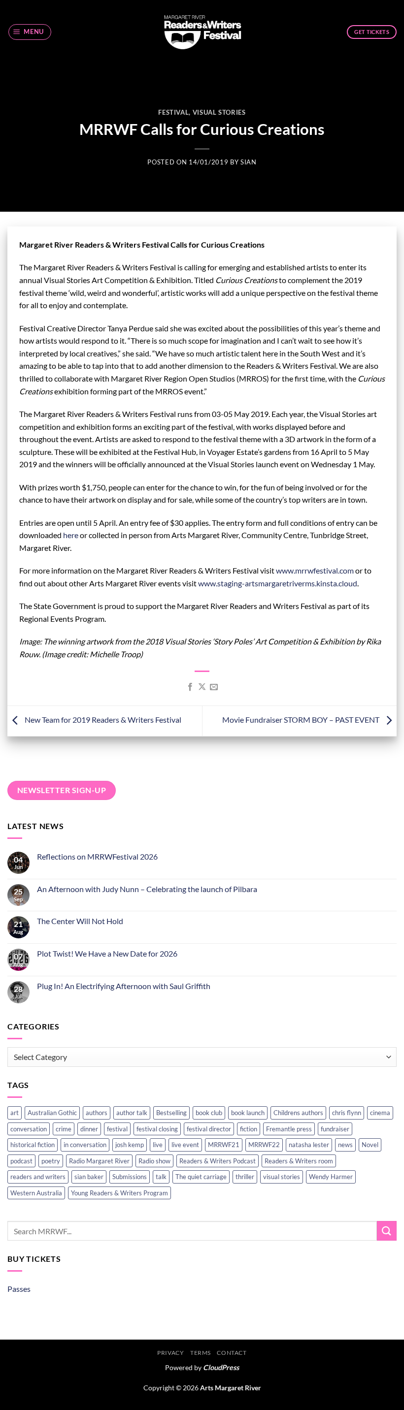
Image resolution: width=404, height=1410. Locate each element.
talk (161, 1177)
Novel (370, 1145)
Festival (173, 112)
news (345, 1145)
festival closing (157, 1129)
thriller (245, 1177)
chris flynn (346, 1113)
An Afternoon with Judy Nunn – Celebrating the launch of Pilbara (147, 889)
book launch (248, 1113)
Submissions (129, 1177)
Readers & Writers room (299, 1161)
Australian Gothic (52, 1113)
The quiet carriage (201, 1177)
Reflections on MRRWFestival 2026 (97, 856)
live (158, 1145)
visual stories (281, 1177)
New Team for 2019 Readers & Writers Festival (102, 720)
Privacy (170, 1352)
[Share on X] (202, 687)
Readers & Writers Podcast (217, 1161)
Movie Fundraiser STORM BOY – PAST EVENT (301, 720)
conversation (28, 1129)
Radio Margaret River (99, 1161)
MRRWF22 (264, 1145)
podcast (21, 1161)
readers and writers (38, 1177)
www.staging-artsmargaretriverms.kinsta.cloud (277, 583)
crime (63, 1129)
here (70, 535)
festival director (209, 1129)
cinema (380, 1113)
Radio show (154, 1161)
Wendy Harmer (331, 1177)
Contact (231, 1352)
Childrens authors (298, 1113)
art (14, 1113)
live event (185, 1145)
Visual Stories (219, 112)
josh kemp (129, 1145)
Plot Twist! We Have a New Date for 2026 (107, 953)
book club (209, 1113)
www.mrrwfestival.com (315, 570)
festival (117, 1129)
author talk (131, 1113)
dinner (89, 1129)
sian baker (88, 1177)
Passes (19, 1288)
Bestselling (171, 1113)
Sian (248, 162)
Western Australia (36, 1193)
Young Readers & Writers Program (119, 1193)
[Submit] (387, 1230)
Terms (200, 1352)
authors (96, 1113)
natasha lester (309, 1145)
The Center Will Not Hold (80, 921)
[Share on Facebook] (190, 687)
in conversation (85, 1145)
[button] (30, 32)
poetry (50, 1161)
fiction (248, 1129)
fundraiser (335, 1129)
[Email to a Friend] (214, 687)
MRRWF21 (223, 1145)
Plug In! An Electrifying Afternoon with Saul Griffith (123, 986)
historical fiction (32, 1145)
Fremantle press (289, 1129)
